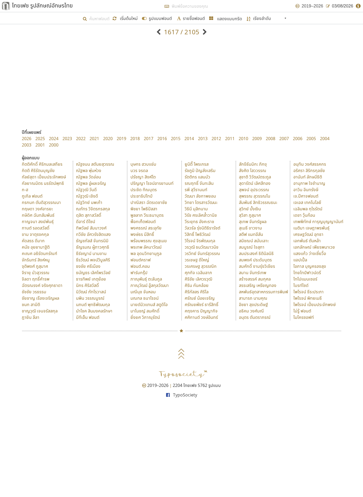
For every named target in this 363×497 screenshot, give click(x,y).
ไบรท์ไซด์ (301, 285)
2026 (26, 138)
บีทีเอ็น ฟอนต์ (87, 317)
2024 (53, 138)
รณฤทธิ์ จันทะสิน (199, 183)
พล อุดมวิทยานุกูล (146, 253)
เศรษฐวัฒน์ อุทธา (308, 234)
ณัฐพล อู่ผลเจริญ (91, 183)
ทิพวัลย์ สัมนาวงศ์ (91, 228)
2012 (216, 138)
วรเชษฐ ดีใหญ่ (197, 260)
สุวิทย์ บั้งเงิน (250, 209)
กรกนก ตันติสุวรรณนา (41, 202)
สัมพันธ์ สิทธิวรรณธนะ (258, 202)
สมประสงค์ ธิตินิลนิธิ (256, 253)
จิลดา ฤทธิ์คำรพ (35, 279)
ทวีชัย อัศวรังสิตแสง (93, 234)
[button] (126, 18)
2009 (257, 138)
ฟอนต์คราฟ (140, 260)
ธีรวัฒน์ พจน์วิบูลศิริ (93, 260)
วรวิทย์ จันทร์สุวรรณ (202, 253)
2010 (243, 138)
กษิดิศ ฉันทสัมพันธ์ (38, 215)
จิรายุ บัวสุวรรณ (35, 272)
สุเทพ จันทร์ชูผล (253, 221)
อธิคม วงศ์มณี (251, 311)
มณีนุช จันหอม (143, 292)
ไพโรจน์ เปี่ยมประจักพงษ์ (314, 304)
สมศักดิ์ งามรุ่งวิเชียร (257, 266)
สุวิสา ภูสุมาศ (250, 215)
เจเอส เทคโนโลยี (307, 202)
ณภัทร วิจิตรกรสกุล (93, 209)
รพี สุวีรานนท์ (196, 190)
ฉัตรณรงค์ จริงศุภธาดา (42, 285)
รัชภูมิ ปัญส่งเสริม (200, 170)
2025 (40, 138)
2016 (162, 138)
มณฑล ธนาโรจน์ (144, 298)
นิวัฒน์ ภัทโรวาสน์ (91, 292)
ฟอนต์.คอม (140, 266)
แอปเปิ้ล (300, 260)
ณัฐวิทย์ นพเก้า (89, 202)
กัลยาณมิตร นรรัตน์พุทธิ (43, 183)
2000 (53, 145)
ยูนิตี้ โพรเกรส (197, 164)
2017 (148, 138)
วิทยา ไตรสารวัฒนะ (201, 202)
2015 (175, 138)
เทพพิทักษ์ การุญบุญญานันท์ (318, 221)
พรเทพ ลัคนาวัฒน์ (146, 247)
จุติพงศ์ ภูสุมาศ (35, 266)
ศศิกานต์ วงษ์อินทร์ (201, 317)
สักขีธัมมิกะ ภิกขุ (253, 164)
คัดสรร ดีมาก (33, 241)
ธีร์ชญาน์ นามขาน (91, 253)
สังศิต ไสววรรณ (252, 170)
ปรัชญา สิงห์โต (143, 177)
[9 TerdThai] (204, 31)
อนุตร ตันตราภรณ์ (255, 317)
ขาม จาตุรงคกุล (35, 234)
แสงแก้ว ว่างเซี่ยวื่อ (309, 253)
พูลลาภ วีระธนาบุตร (147, 215)
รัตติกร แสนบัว (197, 177)
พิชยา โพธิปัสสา (143, 209)
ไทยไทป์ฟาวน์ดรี (307, 272)
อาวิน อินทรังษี (305, 190)
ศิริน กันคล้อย (197, 285)
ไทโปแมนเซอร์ (305, 279)
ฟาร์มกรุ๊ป (138, 272)
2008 (270, 138)
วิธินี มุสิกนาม (196, 209)
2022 (81, 138)
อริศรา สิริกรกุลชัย (309, 170)
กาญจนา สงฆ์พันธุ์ (38, 221)
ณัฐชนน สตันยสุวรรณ (95, 164)
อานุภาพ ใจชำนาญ (309, 183)
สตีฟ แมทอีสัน (251, 234)
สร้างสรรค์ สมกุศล (255, 279)
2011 (230, 138)
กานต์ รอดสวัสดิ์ (35, 228)
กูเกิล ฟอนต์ (32, 196)
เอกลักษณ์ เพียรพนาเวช (314, 247)
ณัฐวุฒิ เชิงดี (87, 196)
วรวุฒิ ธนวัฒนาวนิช (201, 247)
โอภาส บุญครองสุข (309, 266)
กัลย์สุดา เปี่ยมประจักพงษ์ (44, 177)
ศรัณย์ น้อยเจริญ (200, 298)
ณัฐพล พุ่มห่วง (88, 170)
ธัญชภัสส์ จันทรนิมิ (92, 241)
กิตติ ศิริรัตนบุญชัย (38, 170)
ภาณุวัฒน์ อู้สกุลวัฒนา (149, 285)
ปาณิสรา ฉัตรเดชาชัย (148, 202)
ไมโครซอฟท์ (303, 317)
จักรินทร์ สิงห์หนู (36, 260)
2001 (40, 145)
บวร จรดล (139, 170)
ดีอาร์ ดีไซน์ (85, 221)
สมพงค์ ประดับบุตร (255, 260)
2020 (108, 138)
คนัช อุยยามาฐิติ (36, 247)
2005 (311, 138)
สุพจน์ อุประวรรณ (254, 190)
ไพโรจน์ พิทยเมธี (307, 298)
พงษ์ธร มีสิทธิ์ (142, 234)
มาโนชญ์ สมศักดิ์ (144, 311)
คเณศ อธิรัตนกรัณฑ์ (39, 253)
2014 (189, 138)
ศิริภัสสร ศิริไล (197, 292)
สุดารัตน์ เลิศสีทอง (255, 183)
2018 (135, 138)
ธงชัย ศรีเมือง (88, 266)
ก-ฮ (25, 190)
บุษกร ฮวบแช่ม (143, 164)
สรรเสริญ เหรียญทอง (257, 285)
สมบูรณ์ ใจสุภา (251, 247)
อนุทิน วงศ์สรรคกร (309, 164)
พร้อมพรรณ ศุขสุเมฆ (148, 241)
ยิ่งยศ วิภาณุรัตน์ (145, 317)
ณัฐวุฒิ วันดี (86, 190)
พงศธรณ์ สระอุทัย (146, 228)
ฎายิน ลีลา (30, 317)
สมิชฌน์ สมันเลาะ (254, 241)
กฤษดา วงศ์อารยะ (37, 209)
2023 (67, 138)
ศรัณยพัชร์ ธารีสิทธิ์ (201, 304)
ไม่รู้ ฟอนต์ (302, 311)
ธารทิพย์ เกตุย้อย (91, 279)
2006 (297, 138)
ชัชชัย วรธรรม (34, 292)
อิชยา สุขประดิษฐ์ (253, 304)
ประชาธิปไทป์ (141, 196)
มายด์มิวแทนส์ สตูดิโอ (149, 304)
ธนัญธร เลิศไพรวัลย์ (93, 272)
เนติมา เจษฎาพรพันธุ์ (311, 228)
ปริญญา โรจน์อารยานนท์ (152, 183)
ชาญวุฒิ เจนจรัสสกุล (40, 311)
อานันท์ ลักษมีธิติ (307, 177)
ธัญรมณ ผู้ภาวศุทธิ (92, 247)
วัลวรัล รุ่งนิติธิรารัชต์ (202, 228)
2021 (94, 138)
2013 (203, 138)
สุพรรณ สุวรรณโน (254, 196)
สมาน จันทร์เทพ (252, 272)
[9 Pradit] (159, 31)
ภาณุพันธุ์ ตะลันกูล (146, 279)
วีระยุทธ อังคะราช (199, 221)
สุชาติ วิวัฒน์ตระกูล (255, 177)
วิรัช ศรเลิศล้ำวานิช (201, 215)
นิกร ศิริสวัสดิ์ (87, 285)
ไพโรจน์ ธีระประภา (308, 292)
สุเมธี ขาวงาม (250, 228)
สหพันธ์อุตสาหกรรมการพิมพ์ (263, 292)
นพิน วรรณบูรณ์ (90, 298)
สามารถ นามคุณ (253, 298)
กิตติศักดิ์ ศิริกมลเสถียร (42, 164)
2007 (284, 138)
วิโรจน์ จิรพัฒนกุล (200, 241)
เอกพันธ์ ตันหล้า (307, 241)
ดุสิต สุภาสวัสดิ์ (88, 215)
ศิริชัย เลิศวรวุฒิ (198, 279)
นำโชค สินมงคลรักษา (94, 311)
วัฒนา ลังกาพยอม (200, 196)
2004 (325, 138)
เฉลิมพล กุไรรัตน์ (307, 209)
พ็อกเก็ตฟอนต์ (143, 221)
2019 (121, 138)
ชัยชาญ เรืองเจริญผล (40, 298)
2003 (26, 145)
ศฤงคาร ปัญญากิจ (201, 311)
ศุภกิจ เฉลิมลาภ (198, 272)
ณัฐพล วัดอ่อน (88, 177)
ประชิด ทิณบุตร (143, 190)
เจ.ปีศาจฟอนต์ (305, 196)
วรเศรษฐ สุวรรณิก (201, 266)
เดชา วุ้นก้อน (304, 215)
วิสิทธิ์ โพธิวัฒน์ (197, 234)
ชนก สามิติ (31, 304)
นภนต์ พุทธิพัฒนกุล (93, 304)
